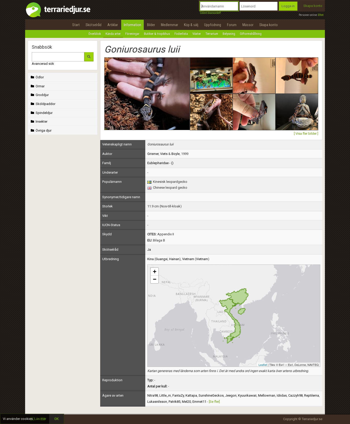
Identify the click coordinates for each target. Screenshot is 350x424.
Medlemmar (169, 25)
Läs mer (40, 419)
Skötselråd (93, 25)
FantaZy (178, 395)
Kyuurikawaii (247, 395)
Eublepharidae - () (160, 163)
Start (76, 25)
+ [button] (154, 271)
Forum (231, 25)
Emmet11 (199, 402)
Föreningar (132, 34)
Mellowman (266, 395)
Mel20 (186, 402)
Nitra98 (152, 395)
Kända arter (113, 34)
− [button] (154, 279)
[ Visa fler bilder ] (306, 133)
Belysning (229, 34)
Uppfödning (212, 25)
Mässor (247, 25)
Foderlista (181, 34)
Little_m (165, 395)
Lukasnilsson (157, 402)
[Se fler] (214, 402)
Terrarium (211, 34)
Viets (164, 154)
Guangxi (162, 259)
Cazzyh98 (295, 395)
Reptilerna (311, 395)
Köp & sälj (191, 25)
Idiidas (282, 395)
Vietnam (188, 259)
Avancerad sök (43, 64)
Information (132, 25)
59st (320, 15)
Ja (149, 249)
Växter (196, 34)
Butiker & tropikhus (157, 34)
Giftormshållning (251, 34)
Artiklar (112, 25)
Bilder (151, 25)
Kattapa (191, 395)
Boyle (175, 154)
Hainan (174, 259)
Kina (150, 259)
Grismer (153, 154)
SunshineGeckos (211, 395)
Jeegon (230, 395)
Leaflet (263, 365)
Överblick (94, 34)
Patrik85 (174, 402)
